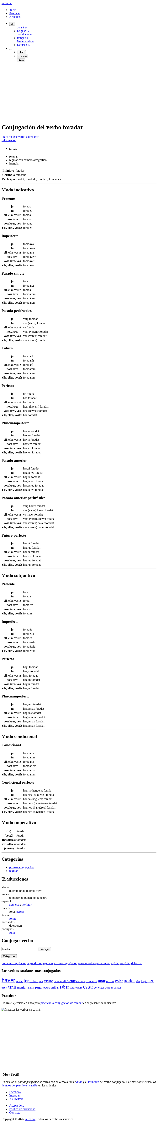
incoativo (90, 963)
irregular (125, 963)
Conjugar (44, 949)
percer (20, 911)
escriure (80, 981)
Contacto (14, 1112)
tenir (12, 986)
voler (119, 981)
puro (81, 963)
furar (12, 932)
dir (65, 981)
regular (13, 870)
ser (150, 980)
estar (88, 987)
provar (110, 981)
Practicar (14, 13)
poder (129, 980)
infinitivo (93, 1082)
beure (46, 987)
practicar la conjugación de (61, 1003)
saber (64, 987)
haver (8, 980)
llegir (144, 981)
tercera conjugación (65, 963)
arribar (55, 987)
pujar (39, 987)
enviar (19, 981)
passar (117, 987)
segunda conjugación (40, 963)
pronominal (103, 963)
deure (79, 987)
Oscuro (22, 56)
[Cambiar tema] (10, 49)
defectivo (136, 963)
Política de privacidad (22, 1109)
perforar (26, 904)
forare (12, 918)
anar (101, 980)
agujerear (14, 904)
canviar (58, 981)
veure (48, 980)
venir (71, 981)
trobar (33, 981)
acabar (109, 987)
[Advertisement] (79, 92)
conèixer (99, 987)
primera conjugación (21, 867)
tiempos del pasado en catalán (20, 1085)
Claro (21, 52)
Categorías (9, 956)
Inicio (12, 9)
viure (41, 981)
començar (91, 981)
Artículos (14, 16)
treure (5, 987)
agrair (30, 987)
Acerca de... (16, 1105)
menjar (22, 987)
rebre (138, 981)
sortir (73, 987)
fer (26, 980)
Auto (21, 60)
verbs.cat (7, 3)
